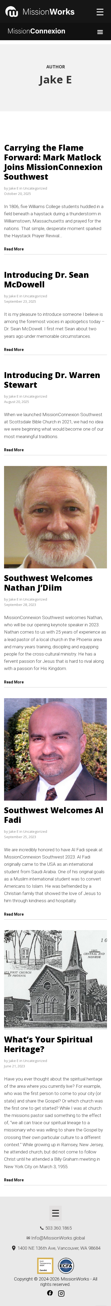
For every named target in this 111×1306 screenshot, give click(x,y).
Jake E (14, 188)
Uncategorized (35, 188)
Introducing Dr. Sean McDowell (46, 279)
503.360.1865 (58, 1228)
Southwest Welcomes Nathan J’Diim (48, 582)
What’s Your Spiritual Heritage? (48, 1044)
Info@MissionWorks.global (58, 1238)
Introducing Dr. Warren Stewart (52, 379)
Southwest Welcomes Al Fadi (53, 815)
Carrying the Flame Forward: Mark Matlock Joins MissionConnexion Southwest (53, 162)
